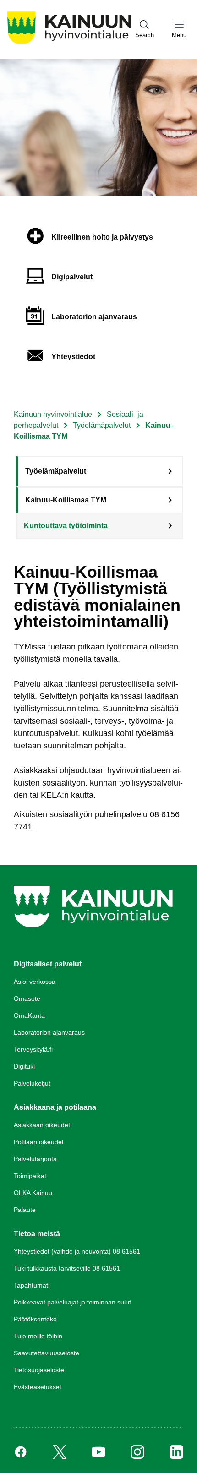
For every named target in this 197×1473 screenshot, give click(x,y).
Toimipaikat (30, 1175)
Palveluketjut (32, 1083)
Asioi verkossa (34, 981)
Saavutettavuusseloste (46, 1353)
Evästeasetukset (37, 1387)
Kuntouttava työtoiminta (66, 525)
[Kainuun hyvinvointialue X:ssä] (59, 1452)
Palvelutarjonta (35, 1158)
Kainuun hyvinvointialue (53, 414)
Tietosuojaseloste (39, 1370)
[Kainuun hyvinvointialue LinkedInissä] (176, 1452)
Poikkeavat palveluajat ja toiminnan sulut (72, 1302)
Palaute (25, 1209)
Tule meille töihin (38, 1336)
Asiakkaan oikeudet (42, 1125)
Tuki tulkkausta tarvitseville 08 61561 (67, 1268)
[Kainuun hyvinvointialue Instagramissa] (137, 1452)
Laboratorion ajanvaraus (49, 1032)
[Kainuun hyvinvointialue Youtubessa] (98, 1452)
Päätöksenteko (35, 1319)
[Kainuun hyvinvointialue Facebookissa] (20, 1452)
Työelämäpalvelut (102, 425)
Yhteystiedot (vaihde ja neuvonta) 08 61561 (77, 1251)
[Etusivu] (69, 44)
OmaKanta (29, 1015)
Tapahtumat (31, 1285)
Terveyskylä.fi (33, 1049)
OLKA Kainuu (33, 1192)
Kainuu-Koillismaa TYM (65, 500)
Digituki (24, 1066)
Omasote (27, 998)
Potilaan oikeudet (39, 1142)
